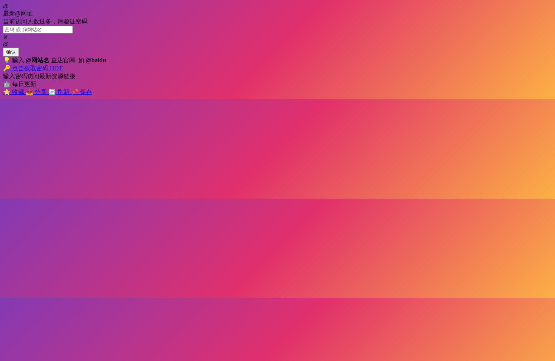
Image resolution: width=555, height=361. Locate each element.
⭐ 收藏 (14, 92)
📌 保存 (81, 92)
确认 (11, 52)
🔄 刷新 (59, 92)
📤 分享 (37, 92)
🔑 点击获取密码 (33, 68)
